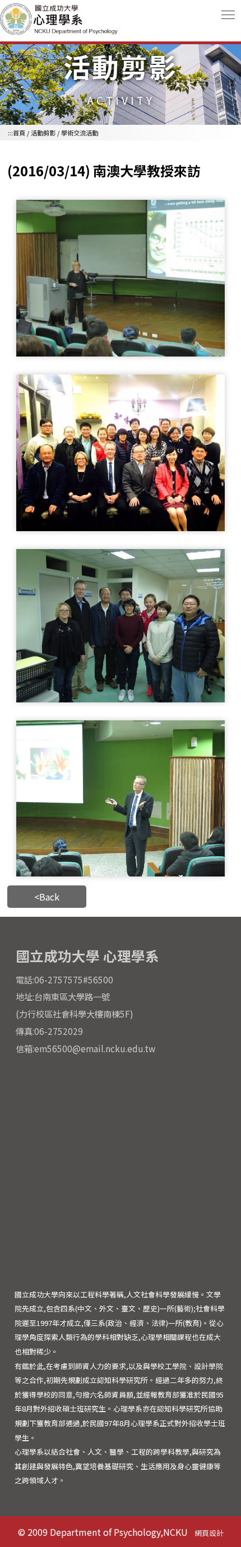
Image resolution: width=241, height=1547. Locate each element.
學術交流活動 (79, 132)
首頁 (19, 132)
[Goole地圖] (121, 1170)
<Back (46, 896)
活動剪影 (43, 132)
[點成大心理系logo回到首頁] (60, 33)
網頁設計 (209, 1532)
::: (10, 132)
